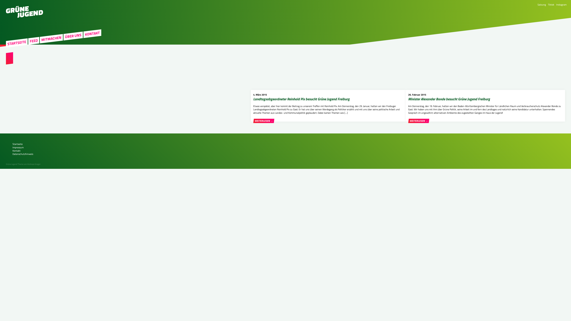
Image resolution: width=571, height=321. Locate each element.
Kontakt (92, 33)
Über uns (73, 36)
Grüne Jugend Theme (14, 164)
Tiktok (551, 4)
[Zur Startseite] (24, 17)
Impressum (18, 147)
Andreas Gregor (34, 164)
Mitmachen (51, 39)
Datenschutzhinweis (22, 154)
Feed (34, 41)
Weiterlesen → (264, 121)
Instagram (561, 4)
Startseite (16, 43)
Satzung (542, 4)
